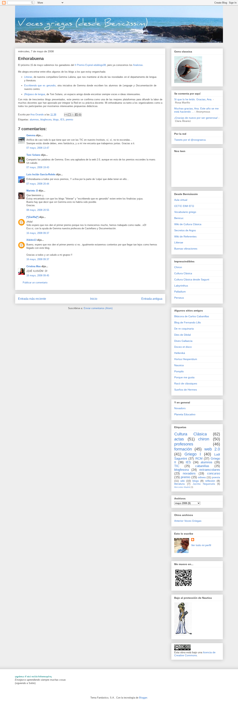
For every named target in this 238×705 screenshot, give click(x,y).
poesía (216, 477)
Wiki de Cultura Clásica (187, 224)
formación (183, 449)
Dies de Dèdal (182, 334)
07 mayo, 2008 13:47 (37, 147)
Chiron (178, 267)
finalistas (138, 65)
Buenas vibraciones (185, 248)
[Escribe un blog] (69, 114)
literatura (179, 483)
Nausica (179, 365)
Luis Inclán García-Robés (40, 174)
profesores (183, 444)
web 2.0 (212, 449)
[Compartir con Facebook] (76, 114)
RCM (198, 458)
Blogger (143, 697)
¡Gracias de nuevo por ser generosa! (196, 117)
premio (69, 119)
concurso (213, 473)
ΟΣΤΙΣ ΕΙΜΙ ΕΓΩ (184, 205)
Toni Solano (33, 155)
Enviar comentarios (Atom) (98, 308)
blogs (56, 119)
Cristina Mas (33, 266)
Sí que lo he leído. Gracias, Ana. (193, 99)
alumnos (34, 119)
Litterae (28, 77)
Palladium (180, 291)
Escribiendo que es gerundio (40, 85)
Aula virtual (180, 199)
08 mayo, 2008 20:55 (37, 210)
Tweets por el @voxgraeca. (190, 139)
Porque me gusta (184, 377)
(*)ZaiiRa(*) (32, 217)
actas (179, 439)
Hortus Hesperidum (185, 359)
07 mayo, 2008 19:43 (37, 167)
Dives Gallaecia (183, 340)
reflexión (210, 480)
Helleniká (179, 352)
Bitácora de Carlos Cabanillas (191, 316)
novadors (189, 473)
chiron (203, 439)
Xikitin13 (31, 240)
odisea (202, 477)
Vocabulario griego (185, 211)
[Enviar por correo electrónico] (66, 114)
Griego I (192, 454)
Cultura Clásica (183, 273)
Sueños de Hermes (185, 389)
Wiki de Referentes (185, 236)
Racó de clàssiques (185, 383)
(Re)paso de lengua (34, 94)
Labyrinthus (181, 285)
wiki (182, 480)
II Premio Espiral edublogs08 (90, 65)
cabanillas (202, 466)
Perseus (179, 297)
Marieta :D (32, 190)
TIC (176, 466)
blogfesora (46, 119)
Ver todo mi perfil (201, 545)
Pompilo (179, 371)
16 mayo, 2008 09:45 (37, 275)
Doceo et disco (183, 346)
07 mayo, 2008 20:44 (37, 183)
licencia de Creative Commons (195, 654)
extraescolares (209, 469)
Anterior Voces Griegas (187, 520)
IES (62, 119)
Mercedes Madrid (182, 487)
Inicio (93, 298)
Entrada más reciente (32, 298)
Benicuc (179, 218)
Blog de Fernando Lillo (187, 322)
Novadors (180, 408)
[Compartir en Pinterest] (80, 114)
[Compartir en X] (73, 114)
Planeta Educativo (184, 414)
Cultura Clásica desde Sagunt (191, 279)
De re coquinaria (184, 328)
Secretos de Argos (185, 230)
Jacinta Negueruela (204, 484)
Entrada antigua (151, 298)
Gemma (30, 135)
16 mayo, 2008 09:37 (37, 233)
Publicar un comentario (35, 282)
